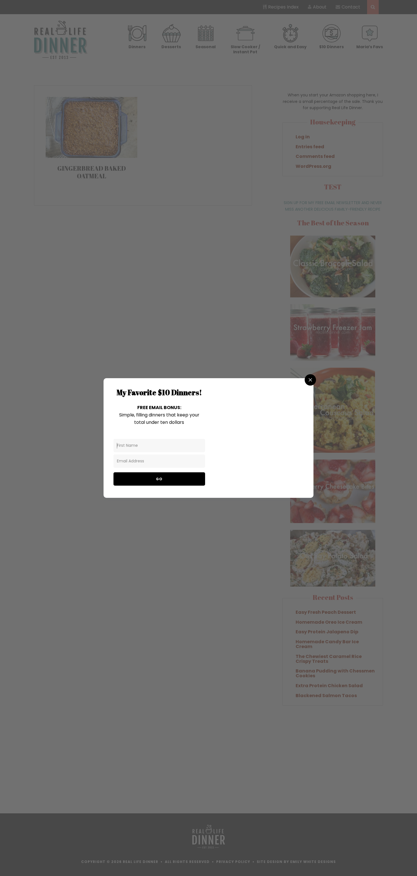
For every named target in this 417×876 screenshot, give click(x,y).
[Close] (310, 380)
